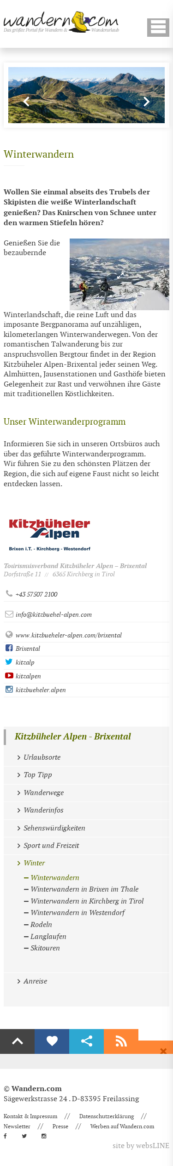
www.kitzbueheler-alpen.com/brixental (68, 635)
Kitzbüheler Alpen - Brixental (73, 737)
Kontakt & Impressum (30, 1116)
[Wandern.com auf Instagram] (47, 1136)
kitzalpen (27, 676)
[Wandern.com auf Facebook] (8, 1136)
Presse (60, 1126)
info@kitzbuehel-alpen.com (53, 615)
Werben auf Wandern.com (122, 1126)
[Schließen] (163, 1051)
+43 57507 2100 (35, 594)
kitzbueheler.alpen (40, 690)
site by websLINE (141, 1146)
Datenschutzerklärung (106, 1116)
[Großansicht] (119, 274)
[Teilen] (86, 1041)
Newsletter (17, 1126)
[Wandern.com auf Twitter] (27, 1136)
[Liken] (52, 1041)
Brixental (27, 649)
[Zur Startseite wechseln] (61, 22)
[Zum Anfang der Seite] (17, 1041)
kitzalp (24, 662)
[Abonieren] (121, 1041)
